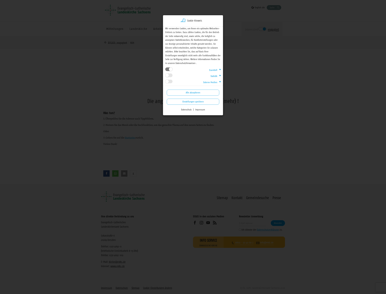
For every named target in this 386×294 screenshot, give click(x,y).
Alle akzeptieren (193, 92)
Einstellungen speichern (193, 101)
